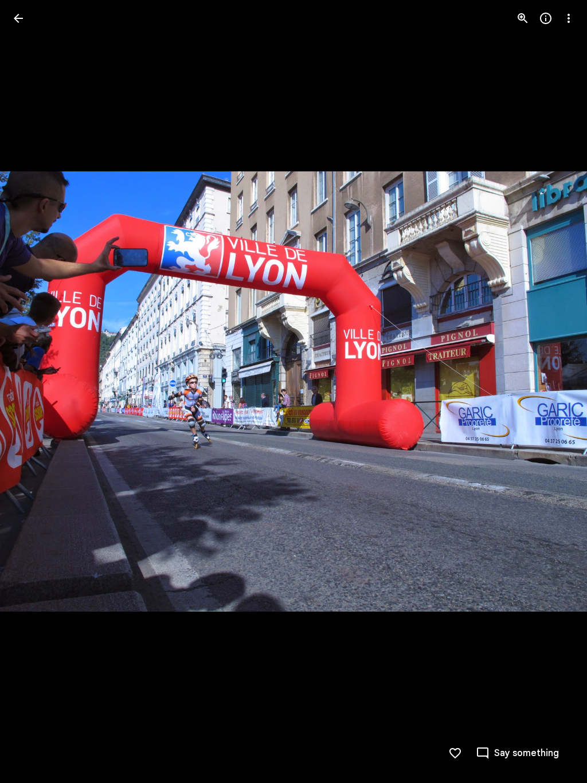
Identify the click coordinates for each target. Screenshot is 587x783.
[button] (32, 391)
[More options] (568, 18)
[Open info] (545, 18)
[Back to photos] (18, 18)
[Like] (455, 753)
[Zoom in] (522, 18)
